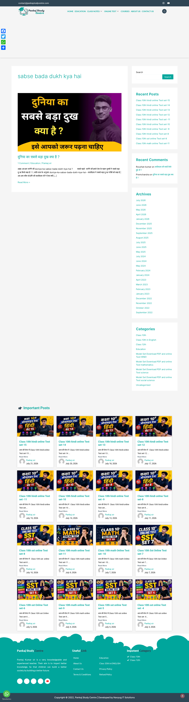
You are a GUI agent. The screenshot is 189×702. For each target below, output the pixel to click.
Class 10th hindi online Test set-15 (153, 100)
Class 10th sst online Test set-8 (151, 138)
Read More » (24, 182)
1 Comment (23, 163)
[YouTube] (168, 3)
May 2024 (141, 265)
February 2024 (143, 270)
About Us (135, 11)
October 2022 (142, 308)
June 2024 (141, 261)
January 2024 (142, 275)
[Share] (3, 47)
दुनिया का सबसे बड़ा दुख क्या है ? (38, 157)
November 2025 (144, 228)
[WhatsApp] (3, 42)
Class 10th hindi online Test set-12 (153, 114)
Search (139, 72)
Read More (23, 457)
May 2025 (141, 251)
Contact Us (148, 11)
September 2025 (144, 233)
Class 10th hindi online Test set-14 (153, 105)
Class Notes (93, 11)
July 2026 (141, 200)
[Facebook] (153, 3)
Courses (125, 11)
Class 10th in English (146, 340)
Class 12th (141, 344)
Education (80, 11)
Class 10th (141, 335)
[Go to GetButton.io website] (6, 699)
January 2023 (142, 293)
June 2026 (141, 205)
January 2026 (142, 219)
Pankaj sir (30, 460)
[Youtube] (47, 681)
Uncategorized (143, 385)
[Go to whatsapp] (6, 693)
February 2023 (143, 289)
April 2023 (141, 279)
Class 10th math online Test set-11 (152, 143)
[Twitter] (158, 3)
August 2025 (142, 237)
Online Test (110, 11)
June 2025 (141, 247)
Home (70, 11)
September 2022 (144, 312)
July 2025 (141, 242)
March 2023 (142, 284)
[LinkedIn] (33, 681)
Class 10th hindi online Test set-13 (153, 110)
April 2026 (141, 214)
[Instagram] (163, 3)
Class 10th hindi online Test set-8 (152, 134)
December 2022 (144, 298)
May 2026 (141, 209)
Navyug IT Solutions (124, 697)
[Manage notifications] (182, 696)
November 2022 (144, 303)
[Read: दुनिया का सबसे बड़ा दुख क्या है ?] (69, 122)
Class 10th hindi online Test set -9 (152, 129)
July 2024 (141, 256)
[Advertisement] (94, 37)
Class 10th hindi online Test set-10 (153, 124)
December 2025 (144, 223)
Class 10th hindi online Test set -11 (153, 119)
